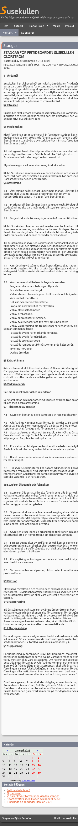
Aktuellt (18, 25)
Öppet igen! (14, 793)
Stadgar (10, 45)
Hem (5, 25)
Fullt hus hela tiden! (18, 790)
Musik (56, 25)
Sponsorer (27, 32)
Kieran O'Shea (28, 780)
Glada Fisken (35, 26)
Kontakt (6, 33)
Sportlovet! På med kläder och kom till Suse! (34, 798)
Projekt (69, 25)
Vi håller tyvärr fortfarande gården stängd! (33, 795)
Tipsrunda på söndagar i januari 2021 (29, 801)
